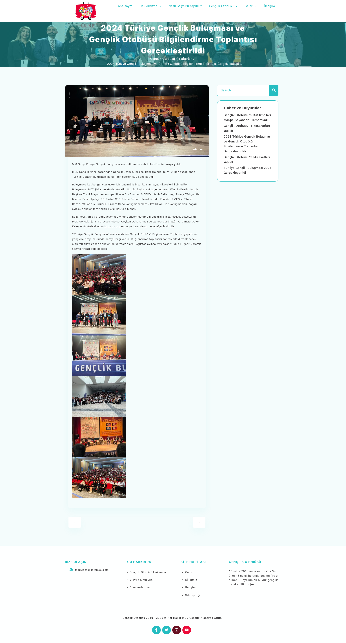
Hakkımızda (149, 6)
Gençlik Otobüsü (221, 6)
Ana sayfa (125, 6)
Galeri (249, 6)
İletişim (269, 6)
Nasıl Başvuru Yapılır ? (185, 6)
